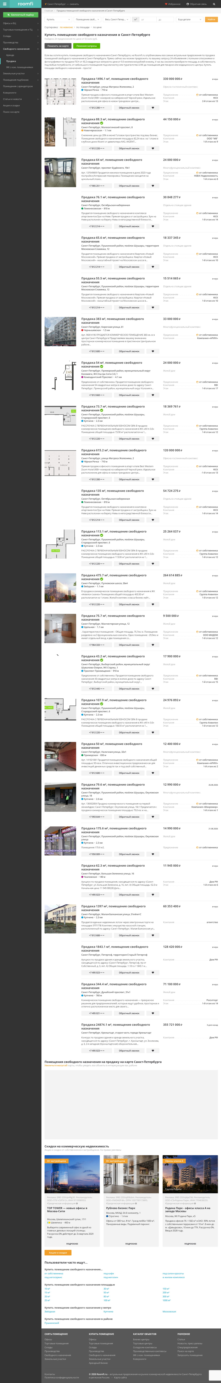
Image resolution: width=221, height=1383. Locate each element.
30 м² (106, 1288)
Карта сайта (120, 1377)
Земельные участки (55, 1358)
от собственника (54, 1273)
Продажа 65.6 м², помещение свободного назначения (113, 239)
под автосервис (53, 1277)
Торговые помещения (57, 1343)
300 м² (166, 1296)
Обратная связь (198, 4)
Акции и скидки (58, 1252)
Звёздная (50, 1311)
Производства (52, 1351)
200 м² (166, 1292)
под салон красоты (173, 1273)
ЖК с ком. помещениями (146, 1355)
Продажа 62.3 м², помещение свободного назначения (113, 867)
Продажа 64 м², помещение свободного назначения (111, 161)
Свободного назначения (58, 1355)
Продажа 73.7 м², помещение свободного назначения (113, 408)
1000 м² (167, 1300)
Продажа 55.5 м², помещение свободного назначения (113, 280)
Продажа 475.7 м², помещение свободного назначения (114, 577)
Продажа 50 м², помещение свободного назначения (111, 746)
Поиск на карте (185, 1351)
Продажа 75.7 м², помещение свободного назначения (113, 617)
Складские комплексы (145, 1347)
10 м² (47, 1288)
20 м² (47, 1296)
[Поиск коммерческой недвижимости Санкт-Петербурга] (25, 4)
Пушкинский (52, 1322)
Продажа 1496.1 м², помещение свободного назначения (114, 80)
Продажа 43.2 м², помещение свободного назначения (113, 658)
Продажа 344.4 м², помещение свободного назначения (114, 986)
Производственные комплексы (149, 1351)
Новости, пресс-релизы (189, 1343)
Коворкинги (139, 1358)
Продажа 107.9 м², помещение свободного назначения (114, 702)
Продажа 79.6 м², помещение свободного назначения (113, 786)
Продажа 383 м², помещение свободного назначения (112, 321)
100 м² (107, 1300)
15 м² (47, 1292)
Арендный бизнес (98, 1362)
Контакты (50, 1374)
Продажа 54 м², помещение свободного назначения (111, 364)
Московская (169, 1311)
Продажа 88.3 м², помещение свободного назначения (113, 121)
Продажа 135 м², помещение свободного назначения (112, 492)
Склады (48, 1347)
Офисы (48, 1339)
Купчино (108, 1311)
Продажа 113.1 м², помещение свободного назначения (114, 533)
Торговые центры (142, 1343)
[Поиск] (214, 4)
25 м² (47, 1300)
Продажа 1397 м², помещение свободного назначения (113, 908)
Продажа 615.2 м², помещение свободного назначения (114, 452)
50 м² (106, 1292)
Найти (211, 19)
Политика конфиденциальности (62, 1377)
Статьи (181, 1339)
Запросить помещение (190, 1355)
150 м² (166, 1288)
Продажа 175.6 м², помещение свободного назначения (114, 830)
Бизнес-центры (141, 1339)
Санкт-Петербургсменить (62, 4)
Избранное (173, 4)
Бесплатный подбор (22, 14)
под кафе (109, 1273)
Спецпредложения (187, 1347)
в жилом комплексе (174, 1277)
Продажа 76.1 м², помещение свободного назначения (113, 199)
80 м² (106, 1296)
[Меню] (5, 4)
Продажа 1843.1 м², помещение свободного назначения (114, 948)
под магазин (111, 1277)
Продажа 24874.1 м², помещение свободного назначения (115, 1026)
